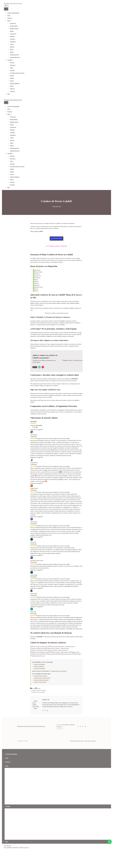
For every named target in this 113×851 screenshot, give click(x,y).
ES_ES (9, 845)
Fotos (8, 15)
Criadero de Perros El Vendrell (41, 680)
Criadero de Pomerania (39, 668)
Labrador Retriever (15, 57)
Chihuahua (13, 41)
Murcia (12, 81)
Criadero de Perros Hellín (38, 692)
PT (21, 847)
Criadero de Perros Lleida (40, 682)
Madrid (12, 75)
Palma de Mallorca (14, 83)
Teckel (11, 44)
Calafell (38, 688)
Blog (8, 94)
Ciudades (9, 60)
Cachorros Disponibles (13, 13)
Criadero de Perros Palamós (40, 675)
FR (15, 847)
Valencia (12, 88)
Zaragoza (12, 91)
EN (9, 847)
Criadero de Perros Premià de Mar (42, 678)
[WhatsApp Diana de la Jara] (109, 842)
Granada (12, 70)
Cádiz (11, 67)
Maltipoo (12, 36)
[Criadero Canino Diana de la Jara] (13, 100)
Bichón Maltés (14, 26)
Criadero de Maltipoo (39, 666)
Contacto (34, 367)
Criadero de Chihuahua (39, 664)
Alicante (12, 62)
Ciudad (33, 688)
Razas (8, 20)
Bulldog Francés (14, 28)
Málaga (12, 78)
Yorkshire (12, 39)
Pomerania (13, 23)
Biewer (12, 52)
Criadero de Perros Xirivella (39, 690)
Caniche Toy (13, 33)
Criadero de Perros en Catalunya (59, 671)
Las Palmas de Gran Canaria (17, 73)
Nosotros (9, 18)
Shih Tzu (12, 47)
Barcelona (12, 65)
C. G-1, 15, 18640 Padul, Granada (65, 724)
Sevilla (12, 86)
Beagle (12, 31)
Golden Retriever (14, 54)
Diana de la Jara (57, 206)
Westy (11, 49)
